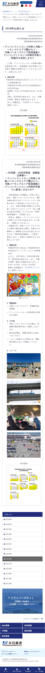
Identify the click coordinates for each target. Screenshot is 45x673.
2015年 (9, 574)
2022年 (9, 539)
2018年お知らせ (24, 11)
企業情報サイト (8, 11)
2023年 (9, 534)
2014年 (9, 579)
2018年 (9, 559)
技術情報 (28, 625)
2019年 (9, 554)
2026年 (9, 519)
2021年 (9, 544)
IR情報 (5, 631)
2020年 (9, 549)
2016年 (9, 569)
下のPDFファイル (32, 268)
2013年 (9, 584)
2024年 (9, 529)
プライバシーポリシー (8, 651)
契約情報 (28, 631)
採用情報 (5, 636)
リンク (26, 654)
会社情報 (5, 625)
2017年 (9, 564)
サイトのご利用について (9, 654)
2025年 (9, 524)
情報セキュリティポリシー (32, 651)
